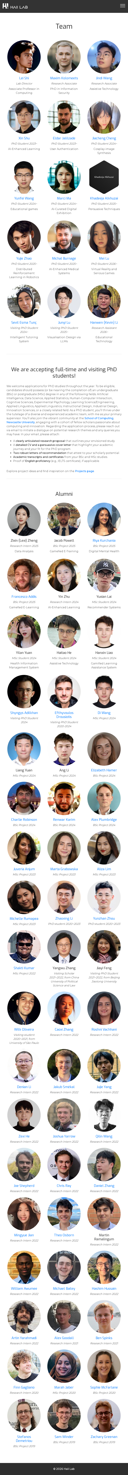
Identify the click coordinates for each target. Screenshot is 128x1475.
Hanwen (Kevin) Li (104, 322)
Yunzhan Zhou (104, 918)
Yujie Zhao (24, 258)
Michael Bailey (64, 1288)
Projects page (84, 471)
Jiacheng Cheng (104, 138)
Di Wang (104, 713)
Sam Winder (64, 1437)
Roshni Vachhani (104, 1029)
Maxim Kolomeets (64, 78)
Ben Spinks (104, 1338)
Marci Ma (64, 198)
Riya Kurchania (104, 540)
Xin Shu (24, 138)
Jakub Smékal (64, 1087)
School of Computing (98, 418)
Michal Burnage (64, 258)
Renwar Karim (64, 819)
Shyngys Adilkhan (24, 713)
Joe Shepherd (24, 1186)
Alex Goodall (64, 1338)
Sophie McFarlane (104, 1387)
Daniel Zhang (104, 1186)
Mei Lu (104, 258)
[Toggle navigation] (122, 5)
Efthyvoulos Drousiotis (64, 715)
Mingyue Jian (24, 1235)
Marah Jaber (64, 1387)
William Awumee (24, 1288)
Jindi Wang (104, 78)
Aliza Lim (104, 869)
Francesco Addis (24, 596)
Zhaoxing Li (64, 918)
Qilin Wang (104, 1136)
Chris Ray (64, 1186)
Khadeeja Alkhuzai (104, 198)
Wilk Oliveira (24, 1029)
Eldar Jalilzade (64, 138)
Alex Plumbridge (104, 819)
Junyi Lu (64, 322)
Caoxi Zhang (64, 1029)
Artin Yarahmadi (24, 1338)
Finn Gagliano (24, 1387)
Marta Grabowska (64, 869)
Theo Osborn (64, 1235)
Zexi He (24, 1136)
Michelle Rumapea (24, 918)
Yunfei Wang (24, 198)
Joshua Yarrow (64, 1136)
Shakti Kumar (24, 968)
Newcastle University (20, 422)
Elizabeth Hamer (104, 770)
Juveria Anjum (24, 869)
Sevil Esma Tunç (24, 322)
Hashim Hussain (104, 1288)
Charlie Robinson (24, 819)
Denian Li (24, 1087)
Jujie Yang (104, 1087)
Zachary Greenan (104, 1437)
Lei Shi (24, 78)
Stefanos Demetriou (24, 1439)
